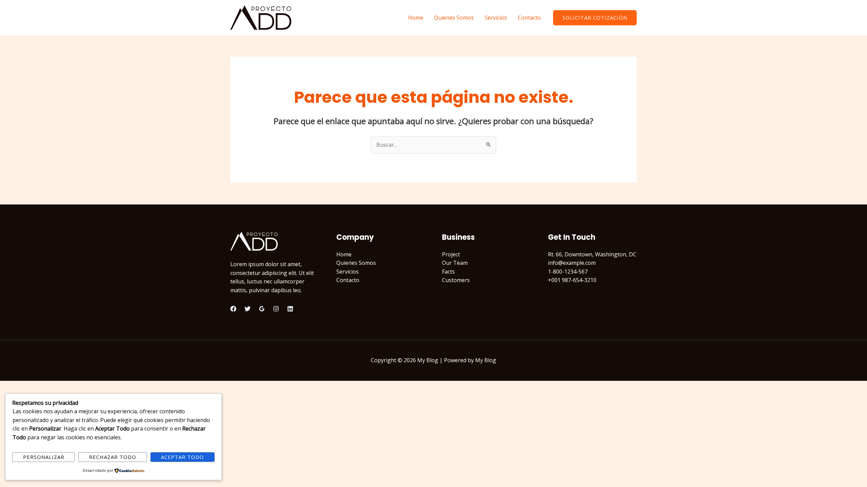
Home (415, 17)
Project (451, 254)
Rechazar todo (112, 457)
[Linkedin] (290, 309)
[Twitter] (248, 309)
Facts (448, 271)
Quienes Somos (454, 17)
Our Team (455, 262)
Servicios (496, 17)
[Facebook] (233, 309)
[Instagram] (276, 309)
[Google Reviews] (262, 309)
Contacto (529, 17)
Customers (456, 280)
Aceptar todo (182, 457)
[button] (595, 17)
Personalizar (43, 457)
